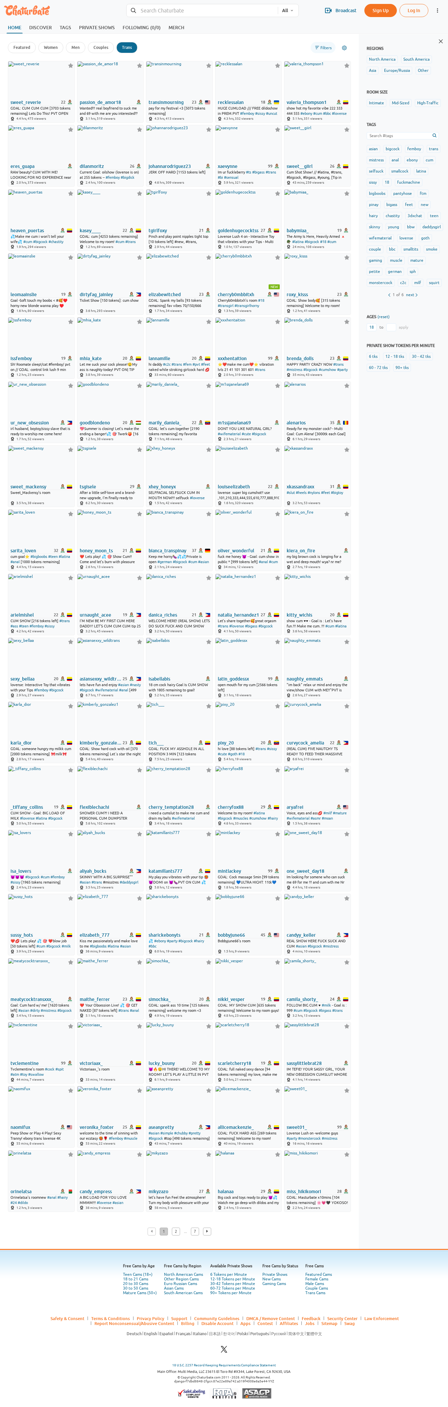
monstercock (380, 282)
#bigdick (127, 177)
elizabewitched (165, 294)
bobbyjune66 (231, 935)
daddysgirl (431, 227)
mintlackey (229, 871)
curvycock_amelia (305, 742)
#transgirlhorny (246, 306)
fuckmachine (408, 182)
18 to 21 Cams (135, 1279)
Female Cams (316, 1279)
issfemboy (21, 358)
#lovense (339, 113)
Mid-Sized (400, 103)
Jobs (310, 1323)
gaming (375, 260)
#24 (13, 1203)
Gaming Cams (274, 1283)
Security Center (342, 1318)
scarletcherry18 (234, 1063)
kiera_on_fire (301, 550)
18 (387, 182)
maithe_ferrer (95, 999)
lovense (406, 238)
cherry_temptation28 (171, 807)
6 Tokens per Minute (228, 1274)
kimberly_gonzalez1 (101, 742)
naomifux (20, 1127)
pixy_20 (226, 742)
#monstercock (309, 1138)
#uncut (271, 113)
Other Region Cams (181, 1279)
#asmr (316, 818)
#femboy (247, 113)
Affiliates (289, 1323)
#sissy (260, 113)
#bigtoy (337, 493)
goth (425, 238)
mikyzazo (158, 1191)
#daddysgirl (129, 882)
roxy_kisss (297, 294)
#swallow (36, 1074)
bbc (392, 249)
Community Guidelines (216, 1318)
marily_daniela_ (165, 422)
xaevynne (227, 166)
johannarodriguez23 (170, 166)
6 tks (373, 356)
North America (382, 59)
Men (75, 47)
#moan (327, 818)
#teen (53, 557)
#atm (14, 1074)
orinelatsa (20, 1191)
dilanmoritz (92, 166)
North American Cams (183, 1274)
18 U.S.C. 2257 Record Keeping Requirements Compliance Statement (224, 1365)
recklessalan (231, 102)
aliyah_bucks (93, 871)
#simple (166, 1133)
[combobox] (202, 11)
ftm (423, 193)
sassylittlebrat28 (304, 1063)
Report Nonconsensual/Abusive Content (134, 1323)
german (395, 271)
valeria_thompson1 (307, 102)
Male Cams (314, 1283)
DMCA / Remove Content (270, 1318)
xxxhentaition (232, 358)
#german (164, 562)
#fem (187, 364)
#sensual (231, 177)
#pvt (196, 364)
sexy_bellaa (22, 679)
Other (423, 70)
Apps (245, 1323)
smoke (432, 249)
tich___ (156, 742)
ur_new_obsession (29, 422)
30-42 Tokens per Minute (232, 1283)
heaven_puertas (27, 230)
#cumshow (327, 370)
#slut (291, 493)
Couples (100, 47)
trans (433, 149)
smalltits (410, 249)
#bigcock (40, 242)
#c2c (167, 364)
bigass (391, 204)
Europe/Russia (397, 70)
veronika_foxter (97, 1127)
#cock (49, 1069)
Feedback (311, 1318)
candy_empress (96, 1191)
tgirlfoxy (158, 230)
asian (373, 149)
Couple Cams (316, 1288)
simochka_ (160, 999)
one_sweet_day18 (305, 871)
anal (395, 160)
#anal (15, 562)
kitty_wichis (299, 615)
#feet (205, 364)
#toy (23, 1074)
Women (51, 47)
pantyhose (402, 193)
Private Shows (274, 1274)
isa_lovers (20, 871)
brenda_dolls (300, 358)
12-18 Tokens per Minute (232, 1279)
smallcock (399, 171)
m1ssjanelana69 (234, 422)
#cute (246, 434)
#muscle (130, 1138)
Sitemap (329, 1323)
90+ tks (402, 367)
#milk (66, 946)
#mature (340, 813)
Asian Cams (174, 1288)
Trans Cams (315, 1293)
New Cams (271, 1279)
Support (179, 1318)
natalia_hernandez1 (238, 615)
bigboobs (377, 193)
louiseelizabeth (234, 486)
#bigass (258, 172)
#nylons (314, 493)
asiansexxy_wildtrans (101, 679)
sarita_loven (23, 550)
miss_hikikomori (304, 1191)
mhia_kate (91, 358)
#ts (248, 172)
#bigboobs (39, 557)
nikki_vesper (231, 999)
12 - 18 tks (394, 356)
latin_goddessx (233, 679)
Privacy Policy (150, 1318)
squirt (434, 282)
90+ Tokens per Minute (231, 1293)
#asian (203, 562)
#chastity (56, 242)
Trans (127, 47)
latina (421, 171)
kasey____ (90, 230)
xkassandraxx (300, 486)
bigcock (392, 149)
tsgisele (88, 486)
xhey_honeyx (162, 486)
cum (429, 160)
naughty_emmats (305, 679)
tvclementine (24, 1063)
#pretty (194, 1133)
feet (409, 204)
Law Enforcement (381, 1318)
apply (403, 327)
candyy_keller (301, 935)
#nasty (135, 685)
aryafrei (295, 807)
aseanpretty (161, 1127)
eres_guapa (22, 166)
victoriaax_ (91, 1063)
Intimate (376, 103)
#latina (298, 242)
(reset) (383, 317)
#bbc (327, 113)
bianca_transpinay (167, 550)
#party (342, 370)
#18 (323, 242)
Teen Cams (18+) (138, 1274)
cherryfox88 (231, 807)
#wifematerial (229, 434)
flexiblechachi (94, 807)
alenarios (296, 422)
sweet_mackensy (28, 486)
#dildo (23, 1203)
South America (416, 59)
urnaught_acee (95, 615)
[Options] (344, 48)
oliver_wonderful (236, 550)
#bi (220, 177)
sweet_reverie (25, 102)
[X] (224, 1351)
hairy (373, 216)
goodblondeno (95, 422)
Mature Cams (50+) (140, 1293)
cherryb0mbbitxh (236, 294)
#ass (14, 626)
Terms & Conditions (110, 1318)
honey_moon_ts (96, 550)
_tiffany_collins (26, 807)
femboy (414, 149)
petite (374, 271)
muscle (396, 260)
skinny (374, 227)
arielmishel (22, 615)
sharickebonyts (164, 935)
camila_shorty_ (302, 999)
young (393, 227)
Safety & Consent (67, 1318)
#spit (59, 1069)
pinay (373, 204)
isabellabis (159, 679)
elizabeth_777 (95, 935)
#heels (301, 493)
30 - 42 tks (421, 356)
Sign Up (381, 10)
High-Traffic (427, 103)
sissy (373, 182)
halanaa (226, 1191)
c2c (403, 282)
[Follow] (70, 65)
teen (434, 216)
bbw (411, 227)
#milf (327, 813)
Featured (21, 47)
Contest (265, 1323)
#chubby (181, 1133)
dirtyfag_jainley (96, 294)
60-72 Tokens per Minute (232, 1288)
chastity (393, 216)
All (285, 10)
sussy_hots (21, 935)
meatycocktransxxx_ (31, 999)
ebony (412, 160)
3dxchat (415, 216)
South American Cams (183, 1293)
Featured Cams (318, 1274)
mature (416, 260)
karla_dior (21, 742)
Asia (372, 70)
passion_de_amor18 (100, 102)
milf (417, 282)
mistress (376, 160)
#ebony (306, 113)
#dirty (35, 1010)
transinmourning (166, 102)
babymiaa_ (298, 230)
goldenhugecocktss (238, 230)
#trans (271, 172)
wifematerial (380, 238)
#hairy (273, 818)
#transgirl (226, 306)
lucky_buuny (162, 1063)
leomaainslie (23, 294)
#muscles (240, 818)
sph (413, 271)
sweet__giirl (300, 166)
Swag (349, 1323)
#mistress (294, 370)
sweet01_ (297, 1127)
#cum (317, 113)
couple (375, 249)
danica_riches (163, 615)
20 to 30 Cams (135, 1283)
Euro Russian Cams (180, 1283)
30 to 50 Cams (135, 1288)
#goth (232, 754)
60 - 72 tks (378, 367)
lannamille (159, 358)
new (424, 204)
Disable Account (217, 1323)
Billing (187, 1323)
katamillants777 (165, 871)
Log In (414, 10)
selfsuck (376, 171)
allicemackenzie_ (236, 1127)
